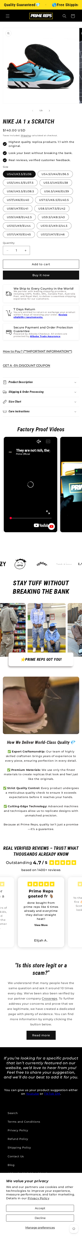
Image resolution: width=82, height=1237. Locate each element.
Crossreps (49, 998)
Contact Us (16, 1156)
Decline (40, 1218)
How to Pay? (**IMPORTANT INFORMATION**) (37, 351)
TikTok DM (52, 1093)
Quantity (8, 242)
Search (13, 1113)
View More (41, 925)
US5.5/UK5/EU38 (55, 182)
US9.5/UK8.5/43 (53, 217)
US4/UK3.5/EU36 (19, 174)
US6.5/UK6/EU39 (56, 191)
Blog (11, 1165)
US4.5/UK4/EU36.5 (55, 174)
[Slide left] (32, 110)
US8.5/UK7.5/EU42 (51, 208)
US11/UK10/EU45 (19, 234)
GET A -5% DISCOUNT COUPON (26, 365)
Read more (41, 1035)
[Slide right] (49, 110)
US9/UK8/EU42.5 (19, 217)
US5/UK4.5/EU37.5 (20, 182)
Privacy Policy (38, 1198)
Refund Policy (18, 1139)
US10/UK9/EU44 (19, 226)
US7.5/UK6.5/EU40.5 (54, 200)
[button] (7, 16)
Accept (40, 1208)
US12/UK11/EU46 (53, 234)
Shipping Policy (19, 1147)
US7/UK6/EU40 (18, 200)
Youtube (32, 1093)
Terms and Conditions (24, 1121)
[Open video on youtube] (51, 526)
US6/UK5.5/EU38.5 (20, 191)
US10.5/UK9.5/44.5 (54, 226)
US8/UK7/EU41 (17, 208)
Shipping (26, 135)
